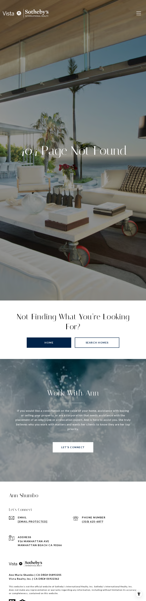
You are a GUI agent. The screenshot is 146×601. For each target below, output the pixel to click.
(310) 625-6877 (92, 521)
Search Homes (97, 342)
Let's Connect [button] (73, 447)
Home (49, 342)
